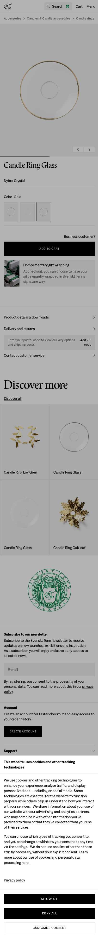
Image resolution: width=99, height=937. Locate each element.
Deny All (49, 913)
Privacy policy (14, 880)
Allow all (49, 899)
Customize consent (49, 928)
